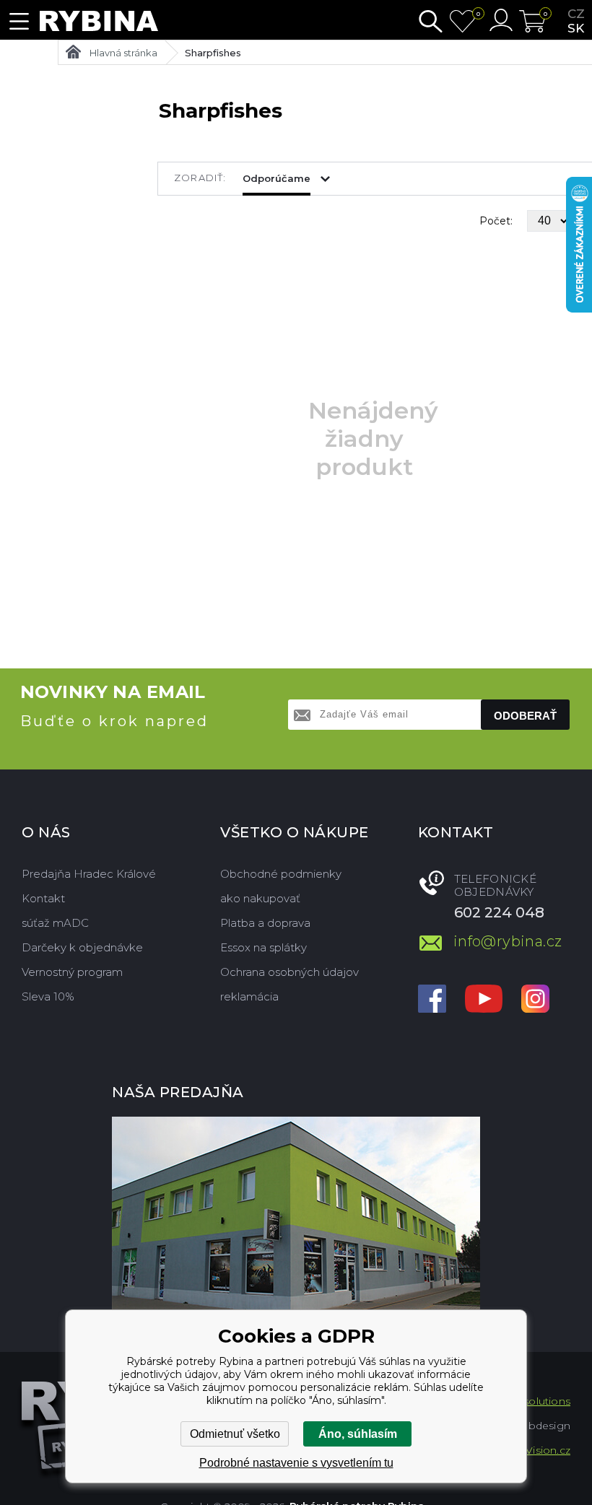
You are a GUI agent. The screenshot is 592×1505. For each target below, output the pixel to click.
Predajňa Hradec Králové (89, 874)
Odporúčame (276, 178)
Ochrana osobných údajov (289, 972)
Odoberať (525, 716)
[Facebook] (432, 1000)
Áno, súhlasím (357, 1434)
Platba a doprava (265, 923)
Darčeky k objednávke (82, 947)
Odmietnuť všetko (235, 1434)
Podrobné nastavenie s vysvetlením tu (296, 1463)
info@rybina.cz (507, 941)
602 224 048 (499, 912)
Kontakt (43, 898)
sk (575, 28)
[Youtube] (483, 1000)
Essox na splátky (263, 947)
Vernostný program (72, 972)
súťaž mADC (55, 923)
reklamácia (249, 996)
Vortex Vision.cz (529, 1450)
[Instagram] (535, 1000)
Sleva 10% (48, 996)
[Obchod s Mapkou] (296, 1215)
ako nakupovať (260, 898)
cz (576, 13)
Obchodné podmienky (280, 874)
